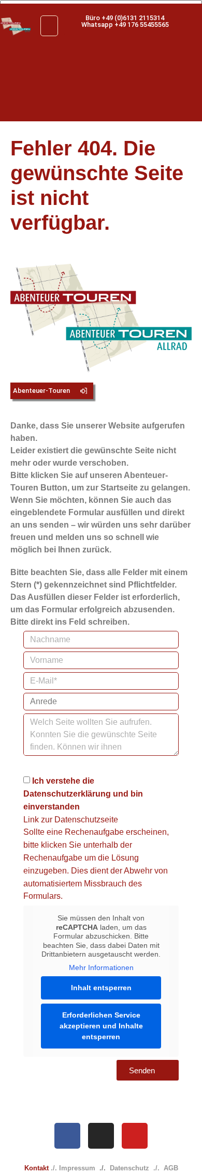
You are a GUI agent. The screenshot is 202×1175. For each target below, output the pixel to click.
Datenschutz (129, 1168)
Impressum (77, 1168)
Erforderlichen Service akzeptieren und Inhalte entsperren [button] (101, 1026)
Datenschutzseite (86, 819)
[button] (49, 25)
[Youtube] (135, 1136)
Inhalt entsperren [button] (101, 987)
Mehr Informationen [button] (101, 967)
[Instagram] (101, 1136)
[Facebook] (67, 1136)
